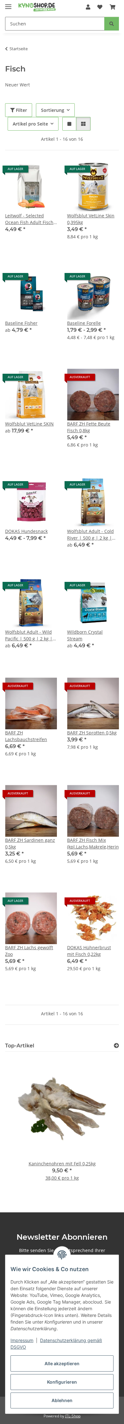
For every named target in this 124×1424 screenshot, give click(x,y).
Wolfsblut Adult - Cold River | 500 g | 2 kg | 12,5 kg (90, 534)
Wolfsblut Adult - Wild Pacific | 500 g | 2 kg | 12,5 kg (28, 635)
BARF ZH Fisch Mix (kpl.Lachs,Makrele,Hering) (93, 843)
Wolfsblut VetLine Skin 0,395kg (90, 219)
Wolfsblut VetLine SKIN (29, 424)
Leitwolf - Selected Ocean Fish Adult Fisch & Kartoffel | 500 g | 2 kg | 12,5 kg (29, 219)
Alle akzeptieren (62, 1363)
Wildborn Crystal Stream (85, 635)
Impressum (21, 1340)
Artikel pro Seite (30, 124)
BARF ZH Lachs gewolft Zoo (29, 950)
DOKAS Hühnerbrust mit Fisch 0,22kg (89, 950)
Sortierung (52, 110)
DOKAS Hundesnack (26, 531)
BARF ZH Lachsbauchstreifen (26, 736)
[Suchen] (111, 24)
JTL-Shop (72, 1416)
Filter (21, 110)
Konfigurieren (62, 1382)
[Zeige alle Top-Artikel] (116, 1046)
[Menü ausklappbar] (8, 4)
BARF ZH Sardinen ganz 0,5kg (30, 843)
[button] (88, 7)
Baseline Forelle (84, 323)
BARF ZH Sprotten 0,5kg (92, 733)
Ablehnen (62, 1400)
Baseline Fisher (21, 323)
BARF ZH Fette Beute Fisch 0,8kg (88, 427)
